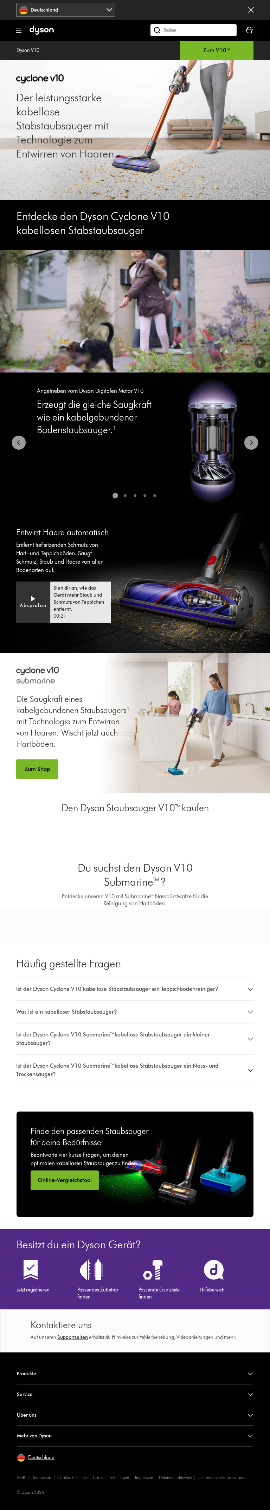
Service (25, 1394)
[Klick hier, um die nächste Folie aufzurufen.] (251, 442)
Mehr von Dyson (34, 1436)
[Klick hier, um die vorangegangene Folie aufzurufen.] (18, 442)
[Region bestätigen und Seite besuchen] (251, 10)
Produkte (26, 1374)
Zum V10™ (216, 50)
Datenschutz (41, 1477)
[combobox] (65, 10)
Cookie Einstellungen (111, 1477)
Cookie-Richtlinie (72, 1477)
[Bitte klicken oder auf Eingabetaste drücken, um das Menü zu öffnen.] (18, 30)
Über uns (27, 1415)
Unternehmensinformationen (222, 1477)
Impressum (144, 1477)
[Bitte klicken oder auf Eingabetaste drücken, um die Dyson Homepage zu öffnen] (42, 33)
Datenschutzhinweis (175, 1477)
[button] (260, 362)
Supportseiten (72, 1337)
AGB (21, 1477)
